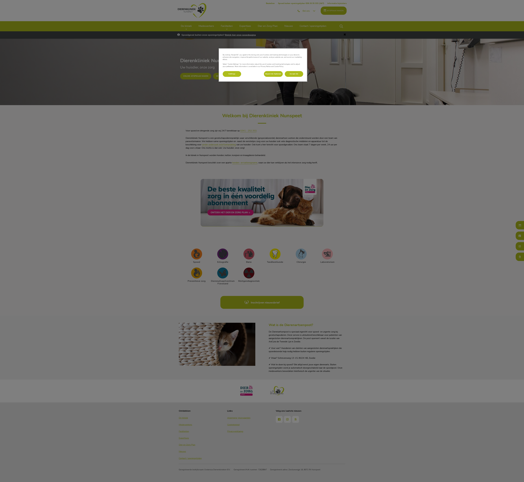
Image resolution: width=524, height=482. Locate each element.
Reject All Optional (273, 74)
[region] (263, 65)
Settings (231, 74)
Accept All (294, 74)
